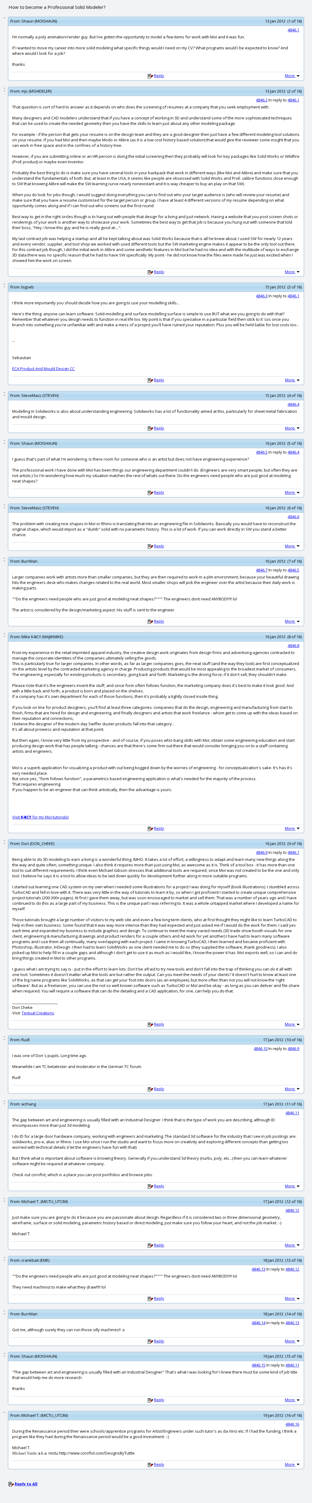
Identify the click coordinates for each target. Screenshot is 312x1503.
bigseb (27, 287)
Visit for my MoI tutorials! (40, 817)
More (290, 75)
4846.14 (258, 1322)
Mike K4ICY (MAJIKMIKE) (42, 636)
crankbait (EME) (35, 1260)
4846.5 (262, 452)
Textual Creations (38, 1013)
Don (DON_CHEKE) (37, 843)
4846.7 (262, 570)
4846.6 (293, 516)
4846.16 (292, 1424)
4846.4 (293, 404)
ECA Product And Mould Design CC (43, 368)
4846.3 (262, 296)
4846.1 (293, 30)
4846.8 (293, 645)
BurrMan (29, 561)
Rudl (25, 1039)
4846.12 (292, 1210)
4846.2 (262, 100)
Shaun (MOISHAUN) (39, 21)
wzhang (28, 1104)
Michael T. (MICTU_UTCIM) (44, 1201)
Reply (159, 75)
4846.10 (261, 1048)
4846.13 (258, 1269)
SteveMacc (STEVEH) (39, 395)
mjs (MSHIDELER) (36, 91)
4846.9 (262, 852)
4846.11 (292, 1113)
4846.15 (258, 1365)
